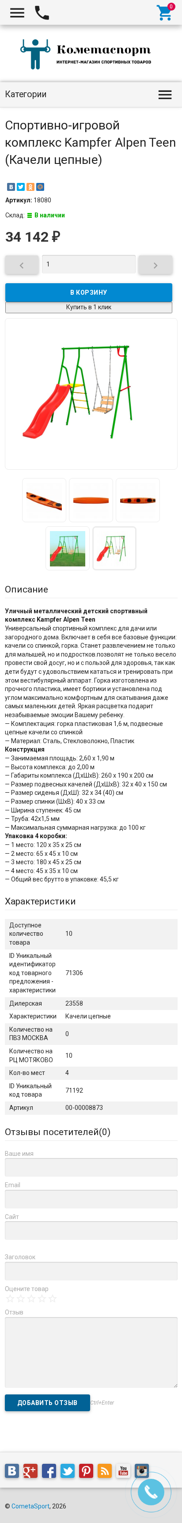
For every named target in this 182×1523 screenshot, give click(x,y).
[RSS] (107, 1472)
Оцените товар (27, 1288)
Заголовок (20, 1257)
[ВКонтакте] (11, 187)
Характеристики (40, 901)
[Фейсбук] (51, 1472)
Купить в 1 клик (88, 307)
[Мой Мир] (40, 187)
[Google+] (32, 1472)
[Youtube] (125, 1472)
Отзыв (14, 1312)
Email (12, 1185)
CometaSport (30, 1506)
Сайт (12, 1216)
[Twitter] (21, 187)
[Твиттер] (70, 1472)
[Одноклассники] (30, 187)
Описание (26, 589)
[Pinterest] (88, 1472)
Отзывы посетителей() (57, 1132)
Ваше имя (19, 1153)
